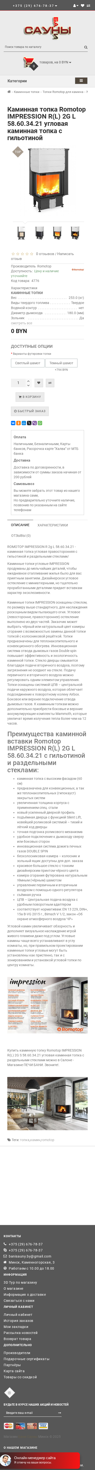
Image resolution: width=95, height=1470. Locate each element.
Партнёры (12, 1365)
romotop (47, 1140)
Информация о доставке (25, 1294)
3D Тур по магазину (20, 1282)
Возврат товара (17, 1339)
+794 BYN (61, 366)
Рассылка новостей (21, 1333)
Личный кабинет (18, 1315)
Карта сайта (14, 1371)
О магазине (13, 1288)
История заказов (18, 1321)
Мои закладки (16, 1327)
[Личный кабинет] (75, 6)
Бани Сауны (28, 1437)
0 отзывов (44, 254)
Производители (17, 1353)
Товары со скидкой (20, 1377)
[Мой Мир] (24, 423)
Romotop (44, 266)
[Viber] (34, 423)
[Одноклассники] (18, 423)
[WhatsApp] (40, 423)
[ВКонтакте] (13, 423)
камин (35, 1140)
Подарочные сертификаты (26, 1359)
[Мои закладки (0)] (82, 6)
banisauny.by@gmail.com (30, 1256)
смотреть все (21, 323)
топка (24, 1140)
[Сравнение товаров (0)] (88, 6)
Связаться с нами (19, 1301)
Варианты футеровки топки (32, 354)
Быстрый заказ (31, 411)
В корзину (31, 397)
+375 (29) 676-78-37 (26, 1244)
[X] (29, 423)
